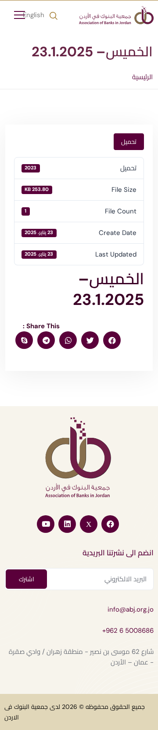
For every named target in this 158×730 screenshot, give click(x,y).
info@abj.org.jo (131, 609)
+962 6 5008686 (128, 630)
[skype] (24, 340)
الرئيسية (142, 77)
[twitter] (90, 340)
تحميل (128, 142)
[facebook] (112, 340)
